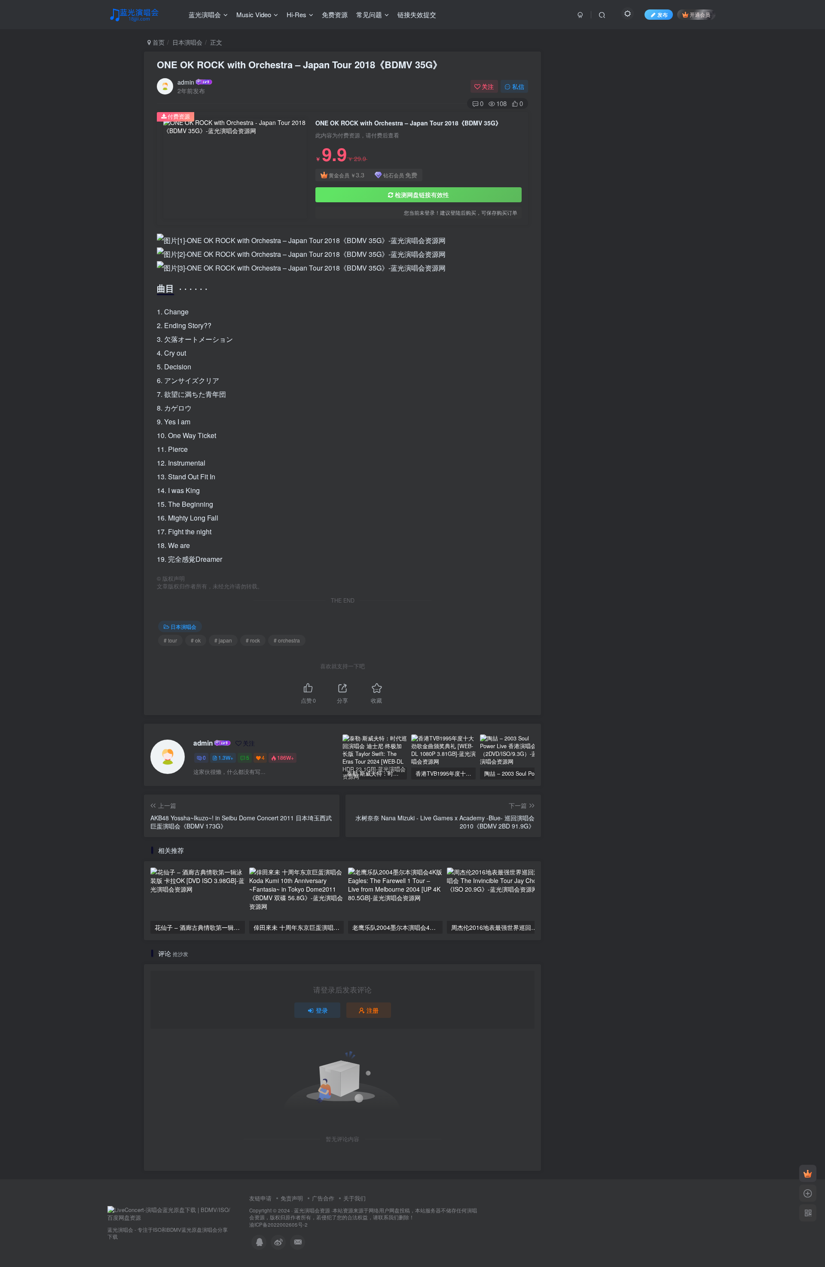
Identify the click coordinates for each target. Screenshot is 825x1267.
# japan (223, 640)
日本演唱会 (187, 42)
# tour (170, 640)
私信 (518, 86)
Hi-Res (296, 14)
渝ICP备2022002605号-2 (278, 1224)
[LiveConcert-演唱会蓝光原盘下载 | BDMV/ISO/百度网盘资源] (169, 1213)
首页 (158, 42)
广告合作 (323, 1198)
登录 (322, 1010)
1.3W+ (225, 757)
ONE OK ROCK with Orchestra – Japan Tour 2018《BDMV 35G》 (299, 64)
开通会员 (700, 14)
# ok (196, 640)
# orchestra (287, 640)
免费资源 (335, 14)
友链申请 (260, 1198)
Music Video (253, 14)
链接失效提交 (416, 14)
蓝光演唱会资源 (312, 1210)
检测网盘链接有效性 (422, 194)
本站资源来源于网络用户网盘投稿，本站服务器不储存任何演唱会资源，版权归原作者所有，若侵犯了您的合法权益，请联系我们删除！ (363, 1214)
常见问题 (369, 14)
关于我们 (354, 1198)
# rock (253, 640)
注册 (373, 1010)
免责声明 (292, 1198)
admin (185, 82)
